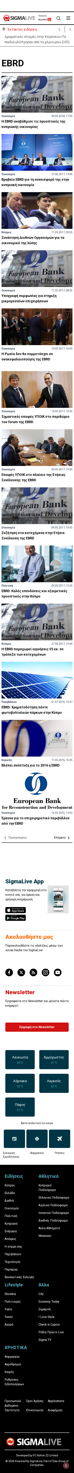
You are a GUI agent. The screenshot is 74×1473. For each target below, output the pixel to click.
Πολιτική (7, 585)
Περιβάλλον (9, 701)
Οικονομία (8, 116)
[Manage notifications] (66, 1465)
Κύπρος (6, 232)
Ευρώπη (7, 760)
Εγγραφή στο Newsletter (37, 1027)
